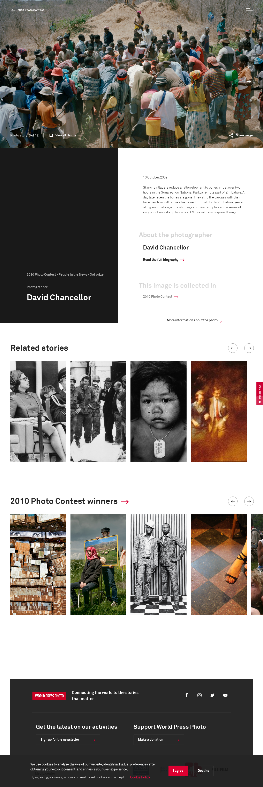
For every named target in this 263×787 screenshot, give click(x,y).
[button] (233, 348)
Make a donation (150, 739)
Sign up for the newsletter (59, 739)
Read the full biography (160, 259)
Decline (203, 770)
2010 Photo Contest (30, 10)
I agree (178, 770)
